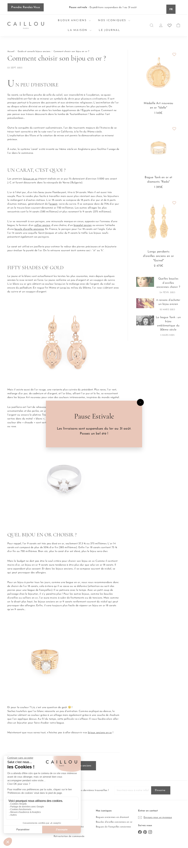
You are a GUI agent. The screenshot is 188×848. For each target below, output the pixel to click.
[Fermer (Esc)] (138, 402)
